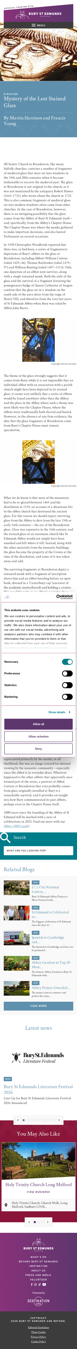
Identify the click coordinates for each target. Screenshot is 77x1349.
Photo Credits (38, 1332)
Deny (38, 748)
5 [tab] (38, 1120)
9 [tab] (53, 1120)
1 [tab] (23, 1120)
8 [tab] (50, 1120)
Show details (56, 712)
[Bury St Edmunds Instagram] (35, 1284)
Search (20, 837)
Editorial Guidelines (38, 1327)
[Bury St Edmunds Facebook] (32, 1284)
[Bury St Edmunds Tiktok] (39, 1284)
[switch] (67, 673)
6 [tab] (42, 1120)
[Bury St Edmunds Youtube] (44, 1284)
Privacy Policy (44, 647)
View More (38, 1006)
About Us (38, 1271)
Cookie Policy (38, 1342)
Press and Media (38, 1275)
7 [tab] (46, 1120)
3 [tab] (31, 1120)
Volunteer (38, 1280)
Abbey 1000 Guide (16, 826)
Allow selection (38, 736)
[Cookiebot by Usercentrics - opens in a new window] (56, 597)
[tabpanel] (38, 1073)
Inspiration (38, 1266)
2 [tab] (27, 1120)
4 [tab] (35, 1120)
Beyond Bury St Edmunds (38, 1261)
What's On (38, 1257)
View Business (38, 1192)
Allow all (38, 724)
